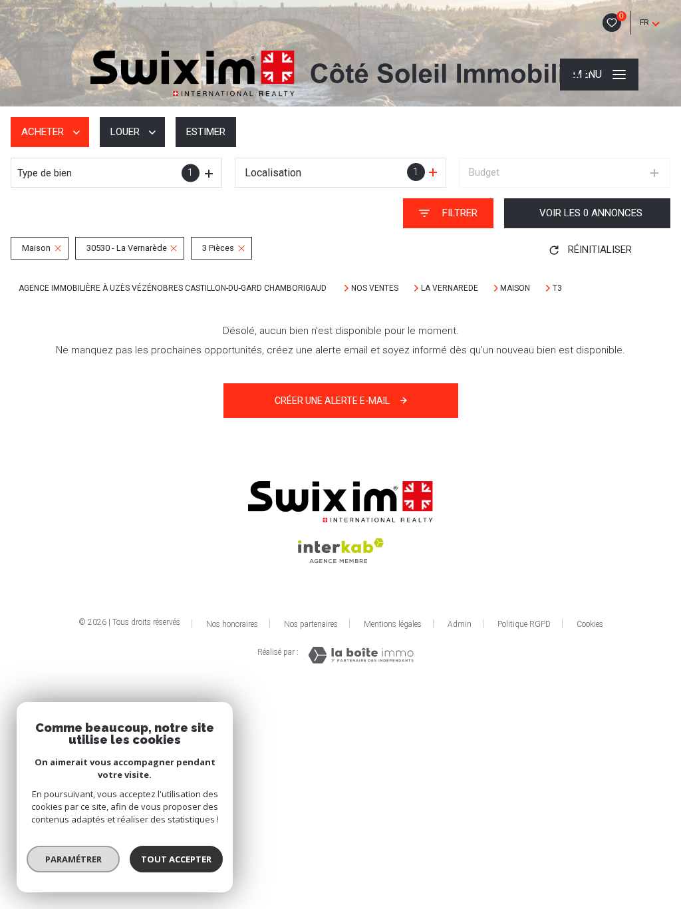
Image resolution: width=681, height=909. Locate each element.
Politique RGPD (524, 624)
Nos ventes (374, 288)
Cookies (590, 624)
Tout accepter (176, 859)
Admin (460, 624)
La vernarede (449, 288)
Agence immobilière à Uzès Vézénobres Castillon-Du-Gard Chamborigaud (174, 288)
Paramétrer (73, 859)
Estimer (205, 132)
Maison (515, 288)
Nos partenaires (311, 624)
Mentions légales (393, 624)
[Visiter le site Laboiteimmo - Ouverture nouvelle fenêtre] (361, 655)
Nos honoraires (232, 624)
